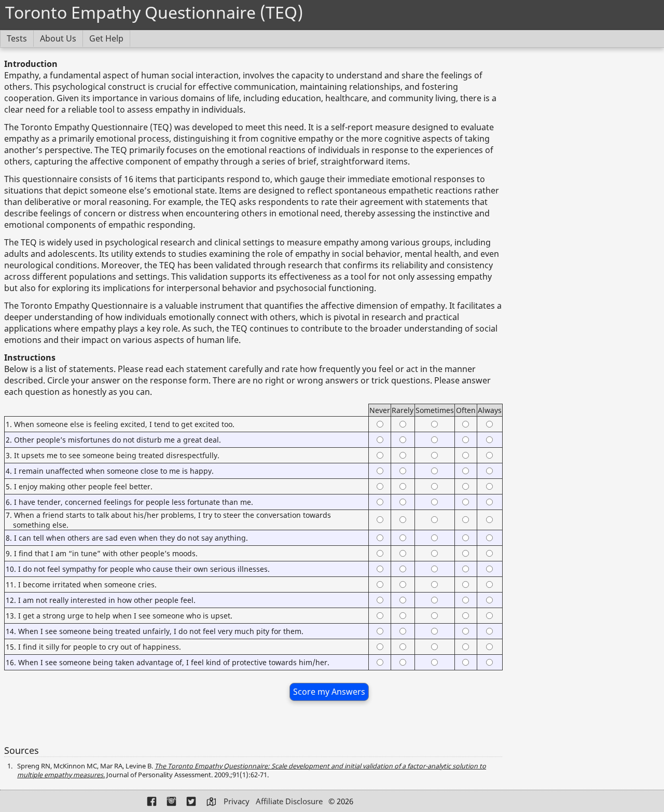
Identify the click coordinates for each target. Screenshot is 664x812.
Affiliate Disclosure (289, 801)
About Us (58, 38)
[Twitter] (192, 801)
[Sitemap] (212, 801)
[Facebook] (152, 801)
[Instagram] (172, 801)
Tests (17, 38)
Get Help (106, 38)
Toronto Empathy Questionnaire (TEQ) (154, 12)
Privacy (237, 801)
